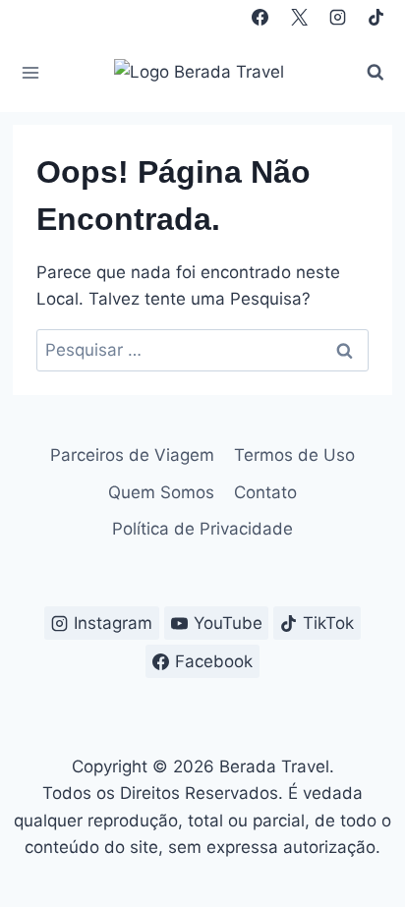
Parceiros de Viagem (132, 455)
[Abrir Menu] (31, 72)
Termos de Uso (294, 455)
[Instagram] (337, 16)
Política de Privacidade (202, 529)
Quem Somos (161, 492)
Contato (265, 492)
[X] (299, 16)
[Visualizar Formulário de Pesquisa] (375, 72)
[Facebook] (260, 16)
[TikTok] (375, 16)
